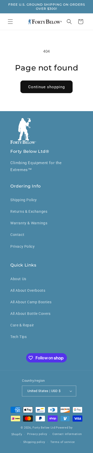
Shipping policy (34, 442)
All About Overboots (27, 290)
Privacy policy (37, 434)
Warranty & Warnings (28, 223)
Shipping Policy (23, 200)
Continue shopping (46, 87)
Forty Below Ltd (44, 427)
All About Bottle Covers (30, 314)
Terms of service (62, 442)
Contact (17, 235)
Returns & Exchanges (28, 211)
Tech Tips (18, 337)
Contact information (67, 434)
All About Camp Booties (30, 302)
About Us (18, 279)
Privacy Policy (22, 246)
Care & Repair (22, 325)
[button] (10, 21)
